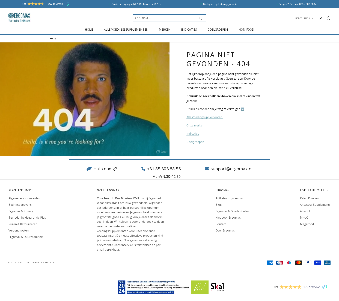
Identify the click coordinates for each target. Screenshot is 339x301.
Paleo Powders (310, 198)
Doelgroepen (217, 29)
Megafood (307, 224)
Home (89, 29)
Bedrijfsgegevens (20, 205)
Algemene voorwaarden (24, 198)
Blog (219, 205)
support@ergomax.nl (231, 169)
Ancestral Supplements (315, 205)
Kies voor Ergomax (228, 217)
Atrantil (305, 211)
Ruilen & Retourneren (22, 224)
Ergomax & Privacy (20, 211)
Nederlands (302, 18)
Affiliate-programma (229, 198)
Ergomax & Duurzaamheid (25, 237)
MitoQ (304, 217)
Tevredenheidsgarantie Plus (27, 217)
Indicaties (189, 29)
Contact (221, 224)
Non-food (246, 29)
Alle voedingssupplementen (126, 29)
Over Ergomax (225, 230)
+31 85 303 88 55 (164, 169)
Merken (165, 29)
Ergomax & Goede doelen (232, 211)
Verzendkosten (18, 230)
